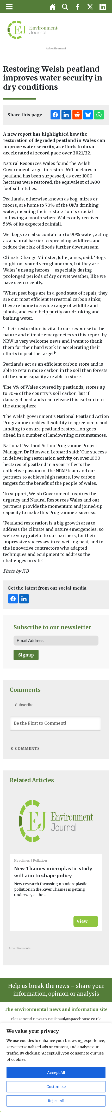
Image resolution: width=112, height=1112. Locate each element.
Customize (56, 1086)
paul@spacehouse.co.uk (79, 1019)
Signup (26, 655)
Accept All (56, 1072)
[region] (56, 1067)
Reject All (56, 1100)
